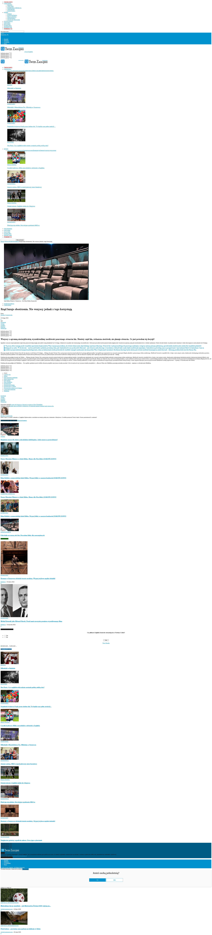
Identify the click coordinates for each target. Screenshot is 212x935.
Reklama (6, 40)
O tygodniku (7, 863)
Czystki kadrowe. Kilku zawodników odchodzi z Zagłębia (25, 168)
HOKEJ (9, 14)
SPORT (6, 12)
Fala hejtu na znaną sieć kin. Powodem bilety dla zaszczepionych (23, 535)
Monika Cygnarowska (6, 315)
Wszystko (10, 71)
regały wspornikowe (77, 867)
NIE (114, 880)
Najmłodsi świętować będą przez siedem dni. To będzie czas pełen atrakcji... (26, 706)
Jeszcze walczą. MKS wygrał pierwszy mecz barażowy (24, 187)
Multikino (6, 391)
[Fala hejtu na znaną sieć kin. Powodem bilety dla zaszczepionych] (10, 530)
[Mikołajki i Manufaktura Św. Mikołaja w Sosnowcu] (16, 102)
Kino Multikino (8, 382)
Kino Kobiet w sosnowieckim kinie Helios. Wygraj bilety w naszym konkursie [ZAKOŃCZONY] (33, 478)
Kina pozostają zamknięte (10, 377)
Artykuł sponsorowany (7, 909)
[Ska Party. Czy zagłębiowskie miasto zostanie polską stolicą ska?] (16, 141)
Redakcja (3, 582)
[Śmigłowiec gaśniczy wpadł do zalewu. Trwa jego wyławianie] (10, 835)
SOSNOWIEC (11, 11)
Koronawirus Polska (9, 385)
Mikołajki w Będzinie (14, 88)
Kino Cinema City (9, 379)
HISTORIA (7, 23)
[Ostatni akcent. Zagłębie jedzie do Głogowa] (16, 201)
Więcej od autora (22, 420)
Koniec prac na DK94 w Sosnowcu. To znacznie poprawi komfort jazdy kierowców (32, 406)
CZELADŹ (10, 6)
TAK (97, 880)
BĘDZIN (9, 5)
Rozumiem (25, 869)
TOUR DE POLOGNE (13, 20)
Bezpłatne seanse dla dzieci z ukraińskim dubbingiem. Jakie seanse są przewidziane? (29, 440)
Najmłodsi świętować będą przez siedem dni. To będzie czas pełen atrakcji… (31, 126)
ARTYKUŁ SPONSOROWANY (10, 902)
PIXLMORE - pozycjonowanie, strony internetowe (47, 867)
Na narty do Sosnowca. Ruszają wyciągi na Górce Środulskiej (26, 404)
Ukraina (3, 436)
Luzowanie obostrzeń (9, 389)
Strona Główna (5, 241)
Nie (7, 637)
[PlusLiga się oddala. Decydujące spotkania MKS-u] (16, 220)
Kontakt (6, 39)
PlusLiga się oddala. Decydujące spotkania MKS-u (23, 225)
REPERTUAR (8, 27)
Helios (5, 376)
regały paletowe (88, 867)
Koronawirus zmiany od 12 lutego (13, 388)
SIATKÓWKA (11, 18)
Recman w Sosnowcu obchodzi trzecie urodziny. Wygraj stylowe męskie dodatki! (28, 578)
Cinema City (7, 374)
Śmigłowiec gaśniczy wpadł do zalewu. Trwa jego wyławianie (21, 840)
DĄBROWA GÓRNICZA (14, 8)
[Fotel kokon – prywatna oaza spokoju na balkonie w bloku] (14, 924)
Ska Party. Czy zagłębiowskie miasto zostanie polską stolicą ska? (27, 145)
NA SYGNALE (8, 21)
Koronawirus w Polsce (10, 386)
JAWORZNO (11, 9)
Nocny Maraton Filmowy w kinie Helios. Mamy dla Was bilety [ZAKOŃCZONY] (28, 459)
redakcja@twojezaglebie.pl (20, 856)
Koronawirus (7, 383)
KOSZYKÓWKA (12, 15)
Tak (7, 635)
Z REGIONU (7, 3)
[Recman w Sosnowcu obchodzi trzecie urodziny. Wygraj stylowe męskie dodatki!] (14, 574)
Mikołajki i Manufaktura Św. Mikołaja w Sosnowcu (23, 107)
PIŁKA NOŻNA (11, 17)
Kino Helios (7, 380)
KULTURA (7, 24)
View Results (106, 643)
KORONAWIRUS (14, 241)
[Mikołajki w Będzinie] (16, 83)
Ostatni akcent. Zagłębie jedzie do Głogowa (21, 206)
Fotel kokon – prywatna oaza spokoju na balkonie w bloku (20, 929)
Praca (5, 43)
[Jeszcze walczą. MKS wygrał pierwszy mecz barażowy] (16, 182)
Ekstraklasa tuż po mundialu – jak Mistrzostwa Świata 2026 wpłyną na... (26, 906)
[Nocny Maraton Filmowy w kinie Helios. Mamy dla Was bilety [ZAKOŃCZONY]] (10, 454)
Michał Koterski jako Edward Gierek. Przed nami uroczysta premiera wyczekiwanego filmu (31, 621)
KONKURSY (8, 26)
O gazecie (6, 42)
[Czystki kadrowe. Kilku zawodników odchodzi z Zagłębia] (16, 163)
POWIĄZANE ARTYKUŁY (9, 420)
